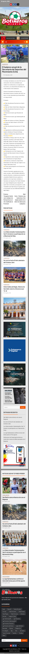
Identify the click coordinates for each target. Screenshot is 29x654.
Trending (21, 633)
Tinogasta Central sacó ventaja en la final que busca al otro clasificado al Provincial (8, 199)
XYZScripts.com (22, 653)
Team (16, 630)
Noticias (11, 628)
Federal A (9, 609)
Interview (4, 616)
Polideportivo (5, 64)
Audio (3, 609)
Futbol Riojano (5, 614)
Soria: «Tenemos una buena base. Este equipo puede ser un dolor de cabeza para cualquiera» (19, 199)
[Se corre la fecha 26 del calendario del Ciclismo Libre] (14, 248)
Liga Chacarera (16, 618)
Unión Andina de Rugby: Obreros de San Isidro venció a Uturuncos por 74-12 (14, 289)
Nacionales (4, 628)
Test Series (22, 630)
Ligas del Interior (5, 576)
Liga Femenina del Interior (8, 626)
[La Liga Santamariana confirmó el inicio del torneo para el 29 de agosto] (14, 567)
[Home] (2, 42)
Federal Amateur (5, 495)
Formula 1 (4, 611)
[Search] (24, 42)
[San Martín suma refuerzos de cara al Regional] (14, 485)
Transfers (14, 633)
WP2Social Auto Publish (8, 653)
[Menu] (6, 42)
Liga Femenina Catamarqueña (9, 621)
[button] (6, 42)
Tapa (11, 630)
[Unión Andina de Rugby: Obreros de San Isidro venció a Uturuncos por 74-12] (14, 275)
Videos (3, 635)
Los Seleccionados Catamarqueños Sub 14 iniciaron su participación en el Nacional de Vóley (14, 234)
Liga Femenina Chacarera (8, 623)
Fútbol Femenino (14, 614)
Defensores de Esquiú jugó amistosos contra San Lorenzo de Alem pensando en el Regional (14, 439)
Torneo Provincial (6, 633)
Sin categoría (5, 630)
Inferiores (22, 614)
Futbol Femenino (12, 611)
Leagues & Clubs (12, 616)
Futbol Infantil (22, 611)
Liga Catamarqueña (6, 618)
